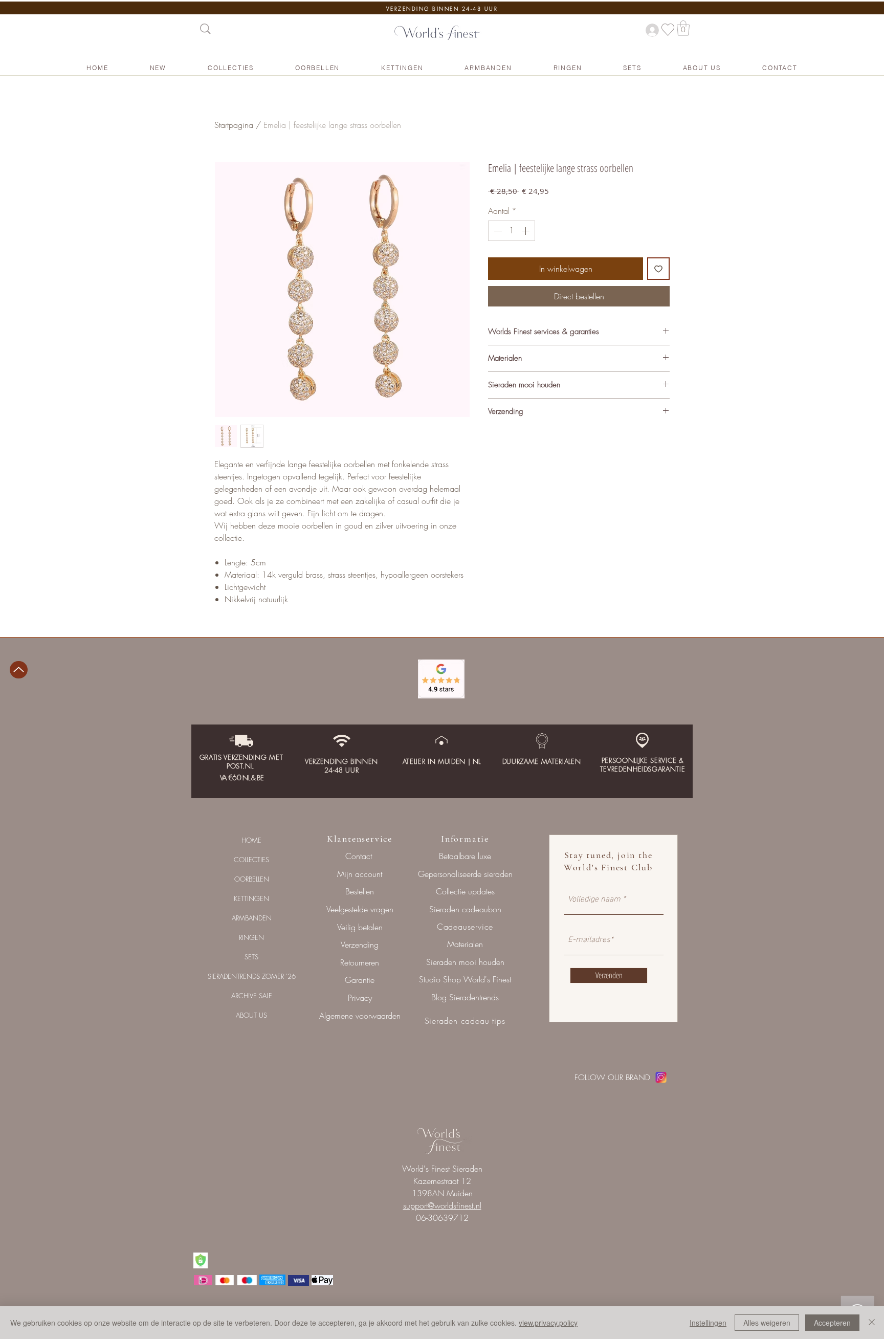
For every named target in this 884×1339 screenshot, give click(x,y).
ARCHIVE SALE (251, 995)
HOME (251, 840)
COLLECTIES (251, 859)
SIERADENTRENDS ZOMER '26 (252, 976)
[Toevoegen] (658, 268)
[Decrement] (497, 230)
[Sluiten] (872, 1322)
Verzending (360, 944)
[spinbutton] (511, 230)
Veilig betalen (360, 927)
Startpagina (233, 124)
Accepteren (832, 1323)
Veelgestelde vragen (359, 909)
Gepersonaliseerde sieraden (465, 874)
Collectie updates (465, 891)
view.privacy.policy (548, 1323)
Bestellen (359, 891)
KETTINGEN (251, 898)
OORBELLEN (251, 879)
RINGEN (251, 937)
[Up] (19, 669)
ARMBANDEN (252, 918)
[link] (683, 28)
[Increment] (526, 230)
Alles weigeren (766, 1323)
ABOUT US (251, 1015)
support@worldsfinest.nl (442, 1205)
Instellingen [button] (708, 1323)
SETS (251, 956)
